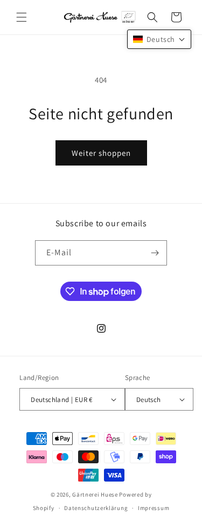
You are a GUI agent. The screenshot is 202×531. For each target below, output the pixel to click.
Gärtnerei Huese (95, 494)
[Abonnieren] (154, 253)
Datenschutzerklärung (96, 508)
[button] (21, 17)
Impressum (153, 508)
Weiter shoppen (101, 153)
